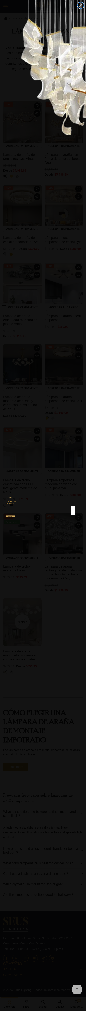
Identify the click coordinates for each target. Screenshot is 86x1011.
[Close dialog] (81, 5)
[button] (10, 518)
